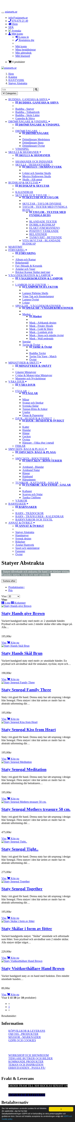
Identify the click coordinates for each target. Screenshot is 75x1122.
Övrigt (32, 359)
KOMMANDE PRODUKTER (25, 1061)
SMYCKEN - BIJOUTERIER (32, 458)
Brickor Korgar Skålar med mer (32, 272)
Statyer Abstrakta (17, 83)
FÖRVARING (16, 250)
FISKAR (20, 445)
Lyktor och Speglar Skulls (36, 173)
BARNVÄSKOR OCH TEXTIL (34, 519)
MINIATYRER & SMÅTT (24, 362)
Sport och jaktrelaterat (27, 548)
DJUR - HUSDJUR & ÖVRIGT (33, 418)
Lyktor (26, 302)
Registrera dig (26, 40)
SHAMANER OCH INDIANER (34, 161)
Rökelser (20, 541)
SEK (11, 27)
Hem (11, 73)
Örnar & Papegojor (32, 415)
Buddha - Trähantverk (27, 112)
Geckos (26, 436)
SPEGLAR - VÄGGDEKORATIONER (38, 305)
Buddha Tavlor (37, 353)
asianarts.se (11, 11)
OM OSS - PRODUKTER (23, 1033)
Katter (25, 426)
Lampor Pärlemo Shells (35, 293)
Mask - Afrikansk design (42, 322)
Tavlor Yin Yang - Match (43, 356)
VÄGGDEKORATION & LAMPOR (29, 275)
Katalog (12, 76)
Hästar (25, 433)
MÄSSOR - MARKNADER (24, 1037)
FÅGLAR (21, 391)
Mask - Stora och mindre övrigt (46, 335)
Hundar (26, 430)
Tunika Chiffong (31, 497)
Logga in (23, 36)
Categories (9, 93)
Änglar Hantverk (24, 544)
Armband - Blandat (33, 466)
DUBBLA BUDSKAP (42, 224)
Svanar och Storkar (32, 402)
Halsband (27, 476)
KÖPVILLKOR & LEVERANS (26, 1030)
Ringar (26, 473)
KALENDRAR (24, 192)
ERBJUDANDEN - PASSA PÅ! (26, 1067)
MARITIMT (15, 246)
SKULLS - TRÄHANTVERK (32, 164)
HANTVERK (16, 80)
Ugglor (26, 412)
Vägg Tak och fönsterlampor (38, 296)
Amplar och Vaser (25, 268)
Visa (3, 642)
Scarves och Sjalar (32, 494)
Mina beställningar (25, 49)
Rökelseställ (22, 262)
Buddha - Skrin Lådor (27, 115)
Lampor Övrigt (30, 299)
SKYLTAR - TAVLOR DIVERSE (41, 203)
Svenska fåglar (30, 405)
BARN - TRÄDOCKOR (29, 513)
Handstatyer (22, 535)
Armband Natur (31, 470)
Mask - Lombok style (41, 332)
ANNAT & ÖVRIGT (20, 522)
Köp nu (14, 642)
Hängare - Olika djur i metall (38, 442)
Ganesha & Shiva (25, 118)
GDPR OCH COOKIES (22, 1040)
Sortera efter (9, 581)
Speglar (26, 341)
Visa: (4, 596)
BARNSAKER (17, 503)
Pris (10, 590)
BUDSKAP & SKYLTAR (23, 182)
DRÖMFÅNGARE (26, 131)
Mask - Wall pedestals (41, 338)
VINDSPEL (22, 148)
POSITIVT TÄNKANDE (44, 231)
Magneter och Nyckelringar (30, 378)
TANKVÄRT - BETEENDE (45, 237)
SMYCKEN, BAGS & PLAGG (26, 449)
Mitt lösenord (22, 55)
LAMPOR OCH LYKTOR (30, 284)
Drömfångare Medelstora (36, 139)
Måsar (25, 399)
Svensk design (23, 538)
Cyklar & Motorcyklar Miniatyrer (33, 375)
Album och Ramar (25, 259)
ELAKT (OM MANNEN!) (44, 227)
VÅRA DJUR (16, 381)
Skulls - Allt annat (32, 179)
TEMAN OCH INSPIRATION (25, 1064)
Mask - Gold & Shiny (41, 328)
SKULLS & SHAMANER (23, 152)
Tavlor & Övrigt (31, 344)
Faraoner (20, 551)
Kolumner (20, 602)
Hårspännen (29, 479)
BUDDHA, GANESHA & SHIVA (28, 99)
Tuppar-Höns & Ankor (34, 409)
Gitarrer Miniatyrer (25, 372)
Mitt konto (21, 46)
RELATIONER (38, 234)
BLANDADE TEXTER (43, 221)
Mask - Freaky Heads (41, 325)
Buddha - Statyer (24, 108)
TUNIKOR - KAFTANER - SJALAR (36, 482)
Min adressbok (23, 52)
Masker (26, 314)
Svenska (16, 30)
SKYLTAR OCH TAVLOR (31, 195)
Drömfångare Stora (32, 142)
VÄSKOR (21, 500)
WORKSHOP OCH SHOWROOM (28, 1055)
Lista (7, 602)
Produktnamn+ (16, 587)
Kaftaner (27, 491)
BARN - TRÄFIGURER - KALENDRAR (39, 516)
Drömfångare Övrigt (33, 145)
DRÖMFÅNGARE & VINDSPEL (28, 121)
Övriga (26, 439)
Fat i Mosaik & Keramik (28, 265)
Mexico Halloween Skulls (36, 176)
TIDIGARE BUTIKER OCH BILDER (30, 1058)
